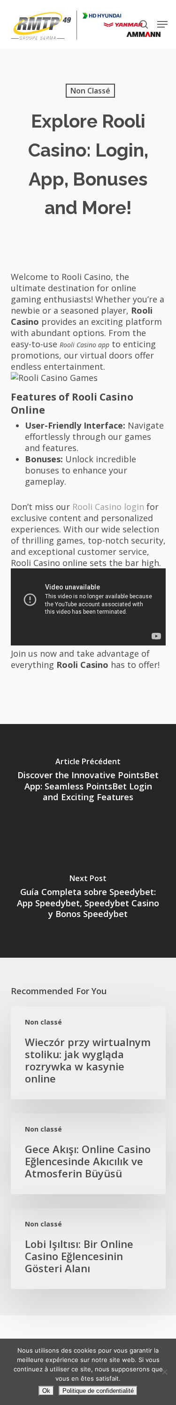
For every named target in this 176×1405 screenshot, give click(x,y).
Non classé (90, 91)
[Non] (164, 1371)
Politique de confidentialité (98, 1390)
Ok (46, 1390)
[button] (162, 24)
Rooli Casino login (108, 506)
